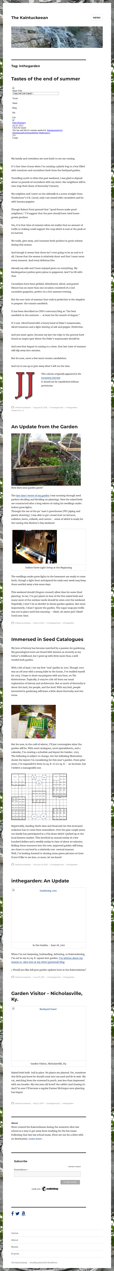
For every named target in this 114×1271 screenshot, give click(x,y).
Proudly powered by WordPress (43, 1262)
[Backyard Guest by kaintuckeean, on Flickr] (48, 1033)
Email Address (21, 1169)
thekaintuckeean (23, 407)
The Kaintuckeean (29, 17)
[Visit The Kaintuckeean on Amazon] (23, 1214)
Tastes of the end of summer (45, 79)
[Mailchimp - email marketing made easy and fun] (45, 1189)
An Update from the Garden (44, 426)
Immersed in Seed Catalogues (47, 639)
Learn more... (36, 1138)
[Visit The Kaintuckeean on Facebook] (12, 1214)
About (14, 1240)
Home (14, 1233)
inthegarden (71, 407)
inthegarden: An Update (40, 881)
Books (14, 1247)
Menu (97, 17)
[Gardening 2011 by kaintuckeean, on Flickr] (48, 915)
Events (15, 1253)
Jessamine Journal (50, 377)
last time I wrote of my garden (32, 495)
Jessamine (16, 410)
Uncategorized (56, 407)
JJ (23, 410)
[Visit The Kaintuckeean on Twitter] (17, 1214)
